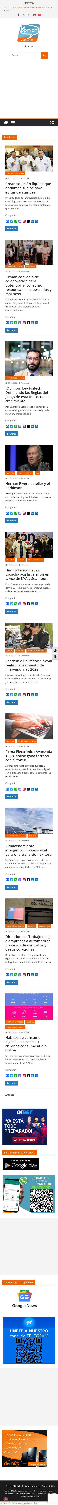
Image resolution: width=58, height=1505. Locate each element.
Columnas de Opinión (15, 378)
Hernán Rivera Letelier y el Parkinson (27, 485)
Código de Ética (48, 1486)
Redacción (25, 178)
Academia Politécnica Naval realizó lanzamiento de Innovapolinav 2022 (28, 665)
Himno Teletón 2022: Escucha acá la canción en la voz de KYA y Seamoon (27, 574)
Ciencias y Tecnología (15, 173)
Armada (9, 651)
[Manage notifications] (5, 1499)
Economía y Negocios (15, 926)
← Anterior (8, 1094)
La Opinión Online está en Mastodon (18, 1503)
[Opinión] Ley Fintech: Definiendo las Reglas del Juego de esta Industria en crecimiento (27, 394)
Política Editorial (13, 1486)
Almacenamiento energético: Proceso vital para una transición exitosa (28, 850)
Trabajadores (44, 926)
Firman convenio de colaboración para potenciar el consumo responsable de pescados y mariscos (28, 285)
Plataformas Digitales (36, 651)
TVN (37, 473)
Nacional (10, 473)
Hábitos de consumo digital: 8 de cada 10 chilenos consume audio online (26, 1043)
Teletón (21, 560)
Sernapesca (30, 266)
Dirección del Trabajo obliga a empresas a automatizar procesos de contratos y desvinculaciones (28, 943)
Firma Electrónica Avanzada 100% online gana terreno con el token (28, 755)
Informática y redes (15, 1022)
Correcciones (31, 1486)
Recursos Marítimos (14, 266)
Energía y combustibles (16, 836)
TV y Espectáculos (25, 473)
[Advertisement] (29, 90)
